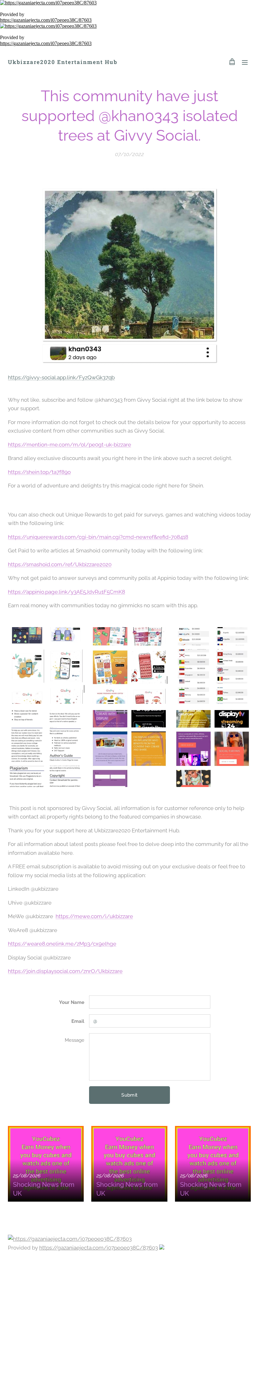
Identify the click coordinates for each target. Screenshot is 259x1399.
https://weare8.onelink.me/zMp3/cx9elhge (62, 944)
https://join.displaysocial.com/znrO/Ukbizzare (65, 971)
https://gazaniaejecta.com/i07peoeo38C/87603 (46, 20)
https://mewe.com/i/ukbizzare (94, 916)
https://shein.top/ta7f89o (39, 472)
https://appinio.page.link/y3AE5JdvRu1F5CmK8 (66, 592)
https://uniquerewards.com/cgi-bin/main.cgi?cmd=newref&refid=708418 (98, 537)
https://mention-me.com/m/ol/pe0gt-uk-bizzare (69, 444)
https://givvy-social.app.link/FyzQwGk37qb (61, 377)
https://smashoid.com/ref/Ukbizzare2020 (59, 564)
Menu (244, 62)
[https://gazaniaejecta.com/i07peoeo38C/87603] (129, 3)
